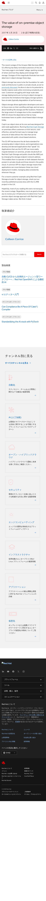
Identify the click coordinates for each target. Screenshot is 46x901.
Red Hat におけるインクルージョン (11, 777)
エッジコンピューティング (21, 522)
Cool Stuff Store (29, 776)
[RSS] (41, 48)
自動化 (12, 385)
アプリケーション (17, 587)
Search (39, 254)
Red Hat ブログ (7, 10)
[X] (18, 672)
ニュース (27, 730)
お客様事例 (5, 737)
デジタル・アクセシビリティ (32, 794)
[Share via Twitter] (14, 48)
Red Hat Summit (6, 780)
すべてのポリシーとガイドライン (11, 794)
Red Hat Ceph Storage (35, 127)
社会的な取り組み (30, 737)
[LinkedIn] (3, 672)
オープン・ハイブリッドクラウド (22, 456)
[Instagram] (23, 672)
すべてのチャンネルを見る (16, 363)
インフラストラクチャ (19, 554)
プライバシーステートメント (10, 792)
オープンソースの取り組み (33, 733)
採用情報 (27, 741)
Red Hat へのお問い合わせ (9, 773)
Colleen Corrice (14, 39)
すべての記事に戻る (9, 60)
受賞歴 (17, 722)
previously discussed (9, 87)
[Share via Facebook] (8, 48)
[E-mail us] (17, 48)
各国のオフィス (28, 771)
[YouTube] (8, 672)
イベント (4, 771)
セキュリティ (15, 489)
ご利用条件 (27, 792)
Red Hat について (7, 730)
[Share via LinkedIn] (11, 48)
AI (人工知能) (15, 417)
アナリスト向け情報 (8, 741)
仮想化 (12, 620)
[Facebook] (13, 672)
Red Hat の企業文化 (8, 733)
